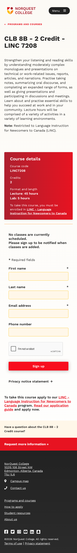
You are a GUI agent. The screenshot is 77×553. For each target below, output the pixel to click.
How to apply (13, 506)
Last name (17, 287)
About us (10, 519)
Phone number (20, 324)
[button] (59, 10)
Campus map (19, 481)
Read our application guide (36, 407)
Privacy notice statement (29, 381)
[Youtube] (27, 532)
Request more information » (26, 444)
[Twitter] (14, 532)
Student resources (17, 513)
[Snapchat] (40, 532)
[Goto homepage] (38, 10)
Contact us (18, 488)
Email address (20, 305)
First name (17, 268)
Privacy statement (37, 543)
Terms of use (13, 543)
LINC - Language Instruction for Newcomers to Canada (37, 401)
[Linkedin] (33, 532)
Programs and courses (25, 24)
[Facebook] (7, 532)
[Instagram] (20, 532)
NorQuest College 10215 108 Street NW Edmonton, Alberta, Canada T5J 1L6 (23, 469)
